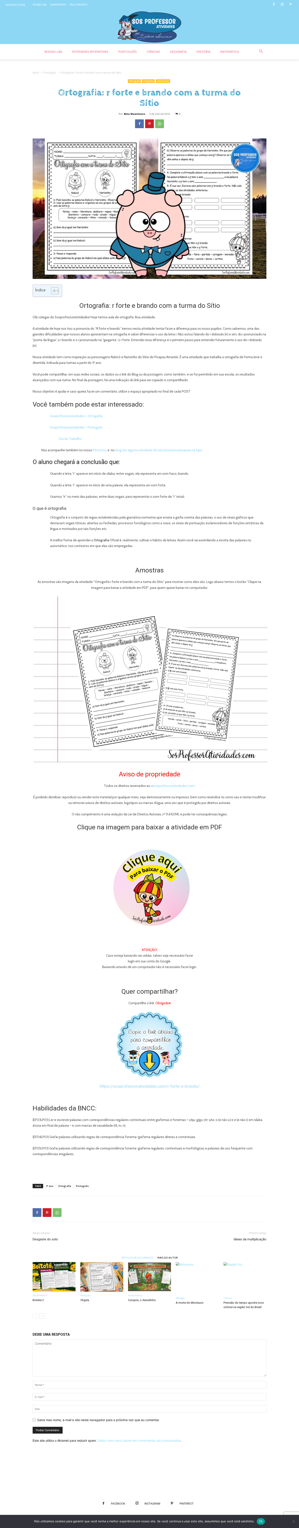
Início (36, 72)
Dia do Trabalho (70, 439)
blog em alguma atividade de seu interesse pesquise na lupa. (159, 450)
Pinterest (99, 450)
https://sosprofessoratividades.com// (150, 1086)
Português (49, 72)
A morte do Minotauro (190, 1302)
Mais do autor (167, 1257)
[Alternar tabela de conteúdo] (53, 290)
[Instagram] (282, 5)
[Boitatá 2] (54, 1277)
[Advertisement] (149, 1169)
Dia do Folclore (40, 1295)
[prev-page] (35, 1316)
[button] (261, 51)
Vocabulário (163, 81)
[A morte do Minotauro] (197, 1278)
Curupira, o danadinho (142, 1300)
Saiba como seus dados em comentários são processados (139, 1440)
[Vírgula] (101, 1277)
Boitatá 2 (38, 1300)
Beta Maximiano (134, 113)
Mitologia (180, 1298)
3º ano (49, 1186)
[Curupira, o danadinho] (149, 1277)
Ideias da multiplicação (250, 1239)
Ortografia (148, 81)
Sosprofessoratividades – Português (76, 427)
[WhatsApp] (159, 123)
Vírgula (84, 1300)
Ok (261, 1521)
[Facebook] (274, 5)
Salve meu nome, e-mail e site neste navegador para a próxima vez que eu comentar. (98, 1420)
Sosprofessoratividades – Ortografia (76, 416)
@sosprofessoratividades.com (172, 786)
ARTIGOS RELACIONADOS (137, 1257)
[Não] (293, 1521)
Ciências (227, 1298)
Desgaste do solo (45, 1239)
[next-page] (42, 1316)
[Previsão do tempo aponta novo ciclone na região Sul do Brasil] (244, 1278)
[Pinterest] (290, 5)
